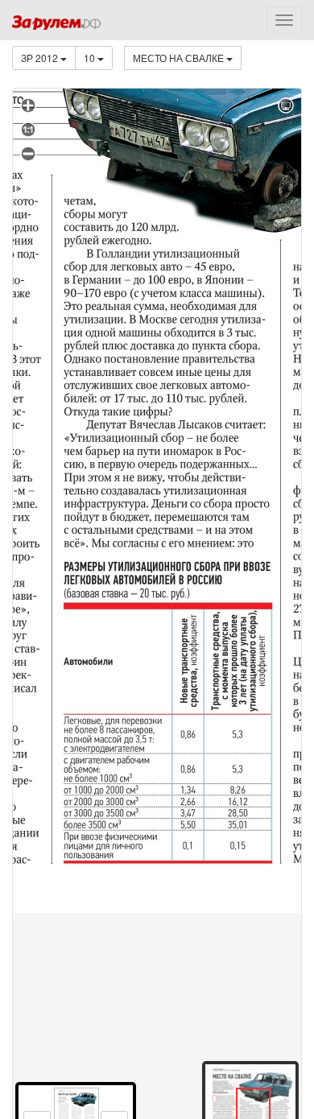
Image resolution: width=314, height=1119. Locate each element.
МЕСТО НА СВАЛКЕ (179, 57)
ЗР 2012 (40, 57)
